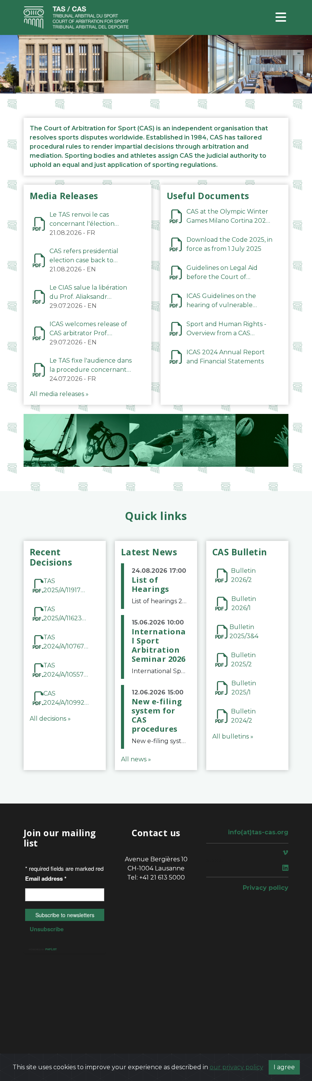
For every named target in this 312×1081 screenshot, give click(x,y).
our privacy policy (236, 1067)
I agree (284, 1067)
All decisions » (50, 718)
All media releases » (59, 394)
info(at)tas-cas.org (258, 832)
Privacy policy (265, 887)
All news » (136, 759)
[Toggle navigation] (280, 18)
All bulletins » (232, 736)
